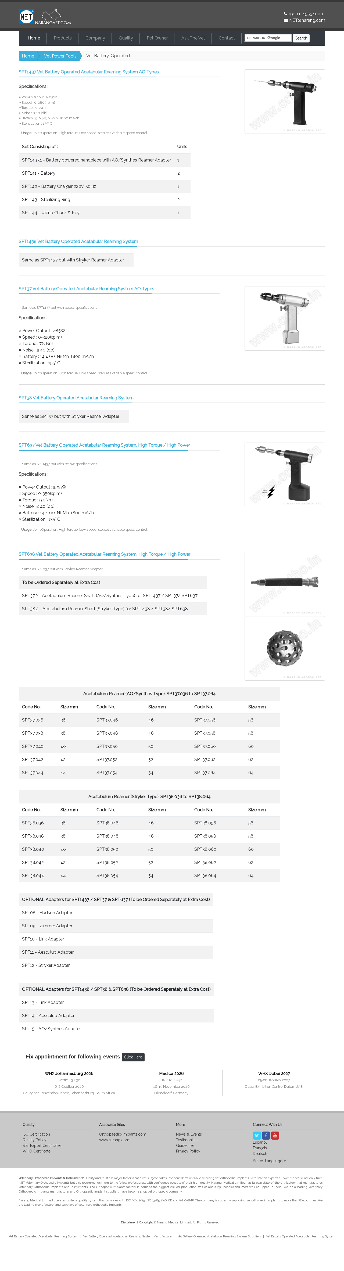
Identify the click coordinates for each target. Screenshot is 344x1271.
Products (63, 38)
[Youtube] (275, 1135)
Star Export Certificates (42, 1145)
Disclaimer (128, 1222)
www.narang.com (114, 1140)
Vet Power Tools (60, 56)
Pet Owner (157, 38)
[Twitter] (257, 1135)
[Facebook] (266, 1135)
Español (260, 1142)
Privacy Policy (188, 1151)
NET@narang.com (307, 20)
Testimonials (187, 1140)
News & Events (189, 1134)
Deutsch (260, 1153)
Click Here (133, 1057)
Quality (126, 38)
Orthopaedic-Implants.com (122, 1134)
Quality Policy (34, 1140)
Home (34, 38)
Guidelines (185, 1145)
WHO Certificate (37, 1151)
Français (260, 1148)
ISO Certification (36, 1134)
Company (95, 38)
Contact (227, 38)
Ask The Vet (193, 38)
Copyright (146, 1222)
